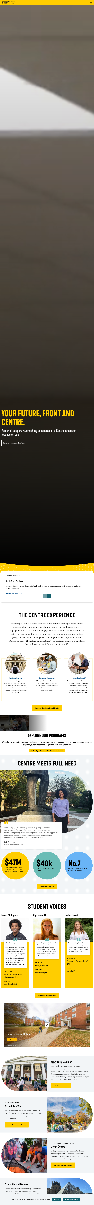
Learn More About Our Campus (17, 1125)
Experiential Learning (15, 678)
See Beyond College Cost (47, 886)
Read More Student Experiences (47, 995)
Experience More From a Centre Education (47, 708)
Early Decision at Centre (61, 1086)
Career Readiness (78, 678)
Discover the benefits (12, 593)
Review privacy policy (71, 1199)
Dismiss (56, 1199)
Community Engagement (47, 678)
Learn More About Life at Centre (63, 1165)
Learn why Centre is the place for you (14, 443)
